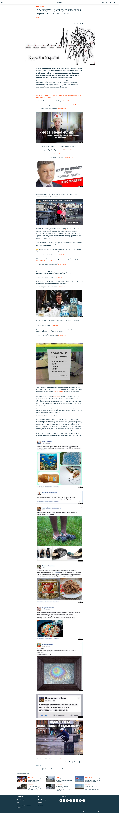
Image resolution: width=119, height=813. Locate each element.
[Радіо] (115, 2)
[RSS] (77, 800)
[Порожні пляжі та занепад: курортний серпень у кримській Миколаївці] (50, 779)
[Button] (67, 24)
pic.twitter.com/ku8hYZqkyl (72, 105)
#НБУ (54, 95)
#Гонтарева (59, 95)
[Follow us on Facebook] (61, 800)
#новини (78, 95)
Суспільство (40, 6)
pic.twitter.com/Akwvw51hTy (44, 260)
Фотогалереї (59, 777)
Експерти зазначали (71, 230)
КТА (106, 2)
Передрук (40, 802)
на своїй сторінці (58, 391)
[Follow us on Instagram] (74, 800)
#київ (69, 95)
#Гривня (65, 95)
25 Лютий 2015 (68, 150)
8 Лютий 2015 (65, 101)
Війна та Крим (31, 777)
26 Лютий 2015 (62, 108)
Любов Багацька (40, 17)
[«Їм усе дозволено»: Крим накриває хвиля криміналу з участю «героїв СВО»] (22, 786)
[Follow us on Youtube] (67, 800)
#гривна (73, 95)
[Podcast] (80, 800)
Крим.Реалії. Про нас (43, 799)
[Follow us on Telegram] (70, 800)
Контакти (40, 805)
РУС (103, 2)
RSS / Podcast (20, 807)
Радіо (18, 802)
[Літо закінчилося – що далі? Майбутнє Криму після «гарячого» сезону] (22, 779)
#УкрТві (38, 95)
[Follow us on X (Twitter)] (64, 800)
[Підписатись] (83, 800)
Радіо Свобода (57, 758)
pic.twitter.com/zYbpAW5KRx (44, 97)
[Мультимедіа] (110, 2)
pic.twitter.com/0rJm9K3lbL (53, 154)
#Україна (49, 95)
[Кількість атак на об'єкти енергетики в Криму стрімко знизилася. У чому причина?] (79, 786)
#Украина (44, 95)
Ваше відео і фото (21, 799)
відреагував (56, 396)
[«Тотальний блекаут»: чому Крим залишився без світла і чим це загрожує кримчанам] (79, 779)
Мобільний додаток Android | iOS (25, 805)
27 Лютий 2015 (62, 286)
